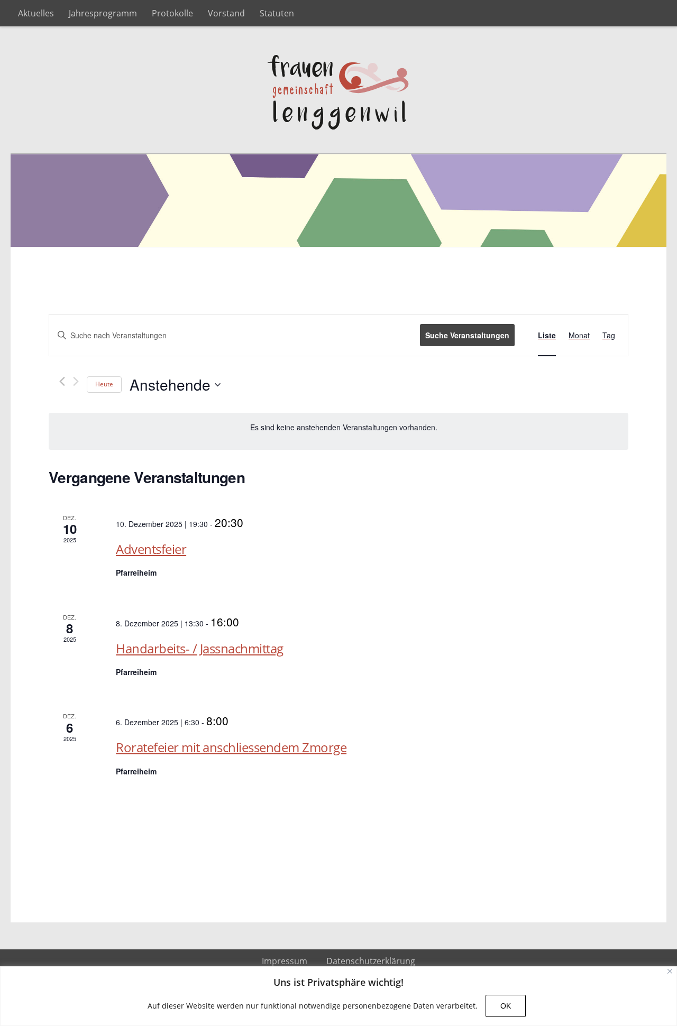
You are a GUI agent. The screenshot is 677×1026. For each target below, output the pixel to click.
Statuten (277, 13)
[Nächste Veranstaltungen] (76, 381)
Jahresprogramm (103, 13)
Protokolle (172, 13)
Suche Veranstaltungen (467, 335)
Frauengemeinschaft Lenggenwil (338, 90)
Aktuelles (36, 13)
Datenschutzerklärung (370, 961)
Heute (104, 384)
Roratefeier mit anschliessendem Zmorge (231, 747)
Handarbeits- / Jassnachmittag (199, 648)
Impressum (284, 961)
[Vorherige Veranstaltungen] (62, 381)
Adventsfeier (151, 549)
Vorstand (226, 13)
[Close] (669, 971)
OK (505, 1006)
